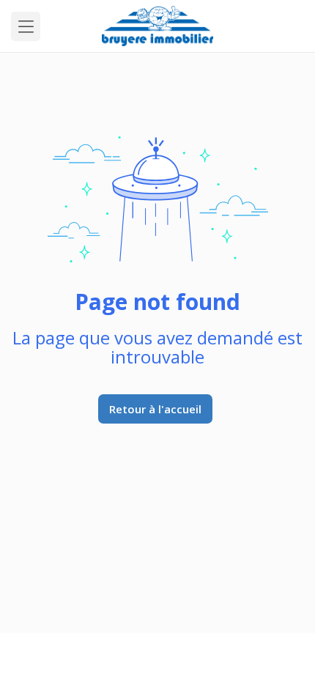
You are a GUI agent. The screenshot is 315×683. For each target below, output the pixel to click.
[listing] (158, 26)
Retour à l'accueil (155, 409)
